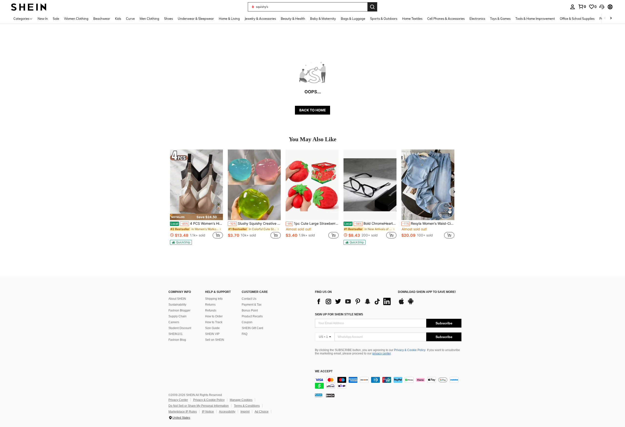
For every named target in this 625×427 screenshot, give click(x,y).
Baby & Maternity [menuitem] (323, 19)
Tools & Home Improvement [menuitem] (535, 19)
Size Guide (212, 328)
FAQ (244, 334)
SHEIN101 (175, 334)
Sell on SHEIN (214, 340)
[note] (196, 217)
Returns (210, 304)
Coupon (247, 322)
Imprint (245, 411)
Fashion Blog (177, 340)
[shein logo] (28, 7)
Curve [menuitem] (130, 19)
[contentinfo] (388, 383)
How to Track (213, 322)
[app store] (401, 303)
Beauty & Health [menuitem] (293, 19)
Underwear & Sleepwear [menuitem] (196, 19)
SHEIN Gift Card (252, 328)
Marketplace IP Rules (182, 411)
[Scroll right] (611, 18)
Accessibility (227, 411)
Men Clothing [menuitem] (149, 19)
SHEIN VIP (212, 334)
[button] (602, 7)
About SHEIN (177, 298)
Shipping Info (214, 298)
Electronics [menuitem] (477, 19)
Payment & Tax (251, 304)
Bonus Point (250, 310)
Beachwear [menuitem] (101, 19)
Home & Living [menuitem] (229, 19)
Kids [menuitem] (118, 19)
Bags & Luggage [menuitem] (353, 19)
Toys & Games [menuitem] (500, 19)
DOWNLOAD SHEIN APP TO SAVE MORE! (427, 292)
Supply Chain (177, 316)
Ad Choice (262, 411)
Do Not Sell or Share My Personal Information (198, 405)
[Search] (372, 6)
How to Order (214, 316)
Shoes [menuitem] (168, 19)
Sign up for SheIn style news (339, 314)
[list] (354, 301)
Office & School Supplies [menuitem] (577, 19)
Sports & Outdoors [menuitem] (383, 19)
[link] (582, 7)
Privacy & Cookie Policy (410, 350)
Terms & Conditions (247, 405)
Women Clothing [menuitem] (76, 19)
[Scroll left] (605, 18)
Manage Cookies (241, 400)
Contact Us (249, 298)
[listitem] (196, 197)
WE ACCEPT (324, 371)
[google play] (410, 303)
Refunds (210, 310)
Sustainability (177, 304)
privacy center (381, 353)
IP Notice (208, 411)
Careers (173, 322)
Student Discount (179, 328)
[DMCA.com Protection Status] (330, 395)
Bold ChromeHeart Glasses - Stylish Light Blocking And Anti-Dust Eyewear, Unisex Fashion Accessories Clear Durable (370, 223)
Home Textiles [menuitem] (412, 19)
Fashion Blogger (179, 310)
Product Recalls (252, 316)
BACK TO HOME (312, 110)
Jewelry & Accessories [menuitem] (260, 19)
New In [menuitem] (43, 19)
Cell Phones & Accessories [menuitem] (446, 19)
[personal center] (572, 7)
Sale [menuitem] (56, 19)
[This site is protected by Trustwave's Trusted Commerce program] (318, 395)
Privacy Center (178, 400)
